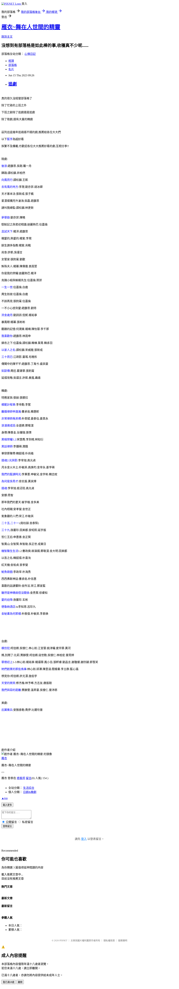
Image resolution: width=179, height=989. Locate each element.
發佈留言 (7, 826)
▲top (4, 798)
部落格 (12, 65)
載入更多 (7, 805)
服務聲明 (122, 940)
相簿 (11, 60)
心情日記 (30, 53)
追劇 (12, 84)
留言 (28, 778)
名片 (11, 69)
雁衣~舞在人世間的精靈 (30, 27)
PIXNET (63, 940)
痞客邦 (21, 778)
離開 (20, 982)
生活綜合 (28, 787)
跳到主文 (7, 36)
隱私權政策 (109, 940)
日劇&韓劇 (29, 792)
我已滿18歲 (8, 982)
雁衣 (4, 758)
